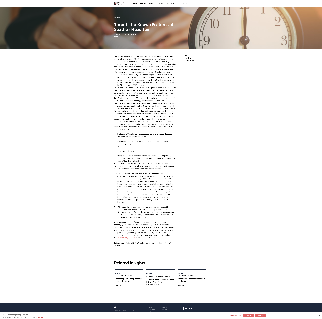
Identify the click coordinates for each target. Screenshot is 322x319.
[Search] (180, 3)
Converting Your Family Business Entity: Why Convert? (128, 279)
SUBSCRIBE (188, 308)
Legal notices (152, 311)
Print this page (190, 60)
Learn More (40, 317)
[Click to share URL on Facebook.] (188, 58)
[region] (161, 315)
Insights (151, 3)
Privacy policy (164, 307)
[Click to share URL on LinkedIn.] (190, 58)
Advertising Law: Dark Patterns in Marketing (191, 279)
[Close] (319, 315)
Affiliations (152, 309)
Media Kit (151, 307)
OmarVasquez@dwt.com (125, 238)
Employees (164, 309)
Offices (167, 3)
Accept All (260, 315)
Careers (173, 3)
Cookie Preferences (235, 315)
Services (143, 3)
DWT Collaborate (165, 311)
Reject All (248, 315)
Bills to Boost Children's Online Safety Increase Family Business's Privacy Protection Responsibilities (160, 280)
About (161, 3)
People (135, 3)
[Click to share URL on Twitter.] (186, 58)
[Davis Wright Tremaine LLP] (121, 3)
